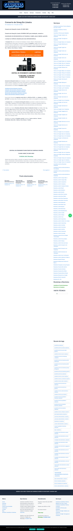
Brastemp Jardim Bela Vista (60, 204)
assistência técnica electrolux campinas (60, 384)
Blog (3, 510)
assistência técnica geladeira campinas (60, 401)
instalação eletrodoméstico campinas (61, 439)
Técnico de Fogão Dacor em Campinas (62, 135)
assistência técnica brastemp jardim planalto (61, 364)
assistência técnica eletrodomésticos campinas (61, 391)
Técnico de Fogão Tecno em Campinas (62, 74)
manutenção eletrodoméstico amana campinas (61, 465)
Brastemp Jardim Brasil (59, 188)
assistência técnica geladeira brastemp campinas (60, 397)
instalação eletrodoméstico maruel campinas (61, 458)
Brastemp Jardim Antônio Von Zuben (62, 221)
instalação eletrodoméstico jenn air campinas (61, 450)
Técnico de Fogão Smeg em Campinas (62, 77)
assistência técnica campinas (60, 373)
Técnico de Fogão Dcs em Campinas (61, 131)
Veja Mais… (22, 512)
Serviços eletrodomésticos (9, 181)
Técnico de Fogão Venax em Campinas (62, 162)
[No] (71, 528)
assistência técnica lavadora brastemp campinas (60, 405)
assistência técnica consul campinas (61, 376)
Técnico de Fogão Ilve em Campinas (61, 100)
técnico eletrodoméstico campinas (61, 485)
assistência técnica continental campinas (62, 378)
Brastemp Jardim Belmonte (59, 202)
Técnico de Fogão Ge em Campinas (61, 109)
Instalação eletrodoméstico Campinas (31, 182)
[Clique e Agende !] (62, 315)
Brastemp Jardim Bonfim (59, 192)
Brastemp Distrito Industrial (59, 277)
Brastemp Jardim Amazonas (60, 231)
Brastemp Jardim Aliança (59, 240)
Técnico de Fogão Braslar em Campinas (62, 61)
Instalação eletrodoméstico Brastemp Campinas (15, 89)
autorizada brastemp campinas (60, 414)
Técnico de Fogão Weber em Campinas (62, 70)
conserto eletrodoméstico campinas (61, 423)
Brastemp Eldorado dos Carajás (60, 275)
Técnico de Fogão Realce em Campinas (62, 42)
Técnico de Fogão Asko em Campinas (62, 152)
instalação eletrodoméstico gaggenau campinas (62, 447)
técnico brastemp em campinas (60, 483)
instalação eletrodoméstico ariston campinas (61, 437)
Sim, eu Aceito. (32, 529)
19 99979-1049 (28, 518)
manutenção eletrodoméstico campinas (60, 469)
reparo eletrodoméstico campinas (60, 478)
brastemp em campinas (59, 421)
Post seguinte (46, 170)
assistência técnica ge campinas (60, 394)
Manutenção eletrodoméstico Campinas (20, 182)
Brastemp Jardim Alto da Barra (60, 238)
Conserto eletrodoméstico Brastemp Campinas (15, 91)
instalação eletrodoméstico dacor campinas (61, 443)
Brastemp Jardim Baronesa (59, 208)
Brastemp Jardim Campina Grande (61, 186)
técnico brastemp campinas (59, 481)
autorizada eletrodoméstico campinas (61, 416)
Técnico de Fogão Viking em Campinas (62, 72)
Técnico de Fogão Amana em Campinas (62, 157)
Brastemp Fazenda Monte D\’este (61, 273)
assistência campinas (58, 345)
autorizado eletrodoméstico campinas (61, 418)
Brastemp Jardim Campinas (60, 184)
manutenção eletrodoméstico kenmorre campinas (61, 474)
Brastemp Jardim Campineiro (60, 181)
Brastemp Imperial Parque (59, 259)
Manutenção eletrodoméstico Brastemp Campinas (16, 93)
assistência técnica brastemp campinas (60, 357)
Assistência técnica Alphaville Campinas (43, 182)
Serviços (4, 504)
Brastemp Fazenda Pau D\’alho (60, 271)
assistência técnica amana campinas (61, 347)
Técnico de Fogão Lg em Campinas (61, 87)
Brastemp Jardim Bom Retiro (60, 196)
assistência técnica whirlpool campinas (61, 411)
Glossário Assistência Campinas (9, 512)
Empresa (4, 503)
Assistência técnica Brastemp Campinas (13, 88)
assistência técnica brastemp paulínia (61, 371)
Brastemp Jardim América (59, 229)
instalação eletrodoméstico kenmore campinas (61, 454)
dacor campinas (57, 429)
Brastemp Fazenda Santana (59, 269)
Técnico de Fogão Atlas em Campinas (62, 63)
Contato (4, 509)
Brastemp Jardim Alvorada (59, 233)
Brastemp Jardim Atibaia (59, 214)
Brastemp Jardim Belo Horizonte (61, 200)
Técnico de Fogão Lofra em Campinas (62, 85)
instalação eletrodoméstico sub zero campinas (61, 462)
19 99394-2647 (52, 16)
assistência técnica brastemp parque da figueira (61, 368)
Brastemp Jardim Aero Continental (61, 255)
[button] (70, 215)
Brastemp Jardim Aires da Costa (61, 242)
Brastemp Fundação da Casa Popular (62, 264)
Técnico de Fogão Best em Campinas (62, 146)
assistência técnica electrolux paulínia (60, 388)
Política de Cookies (40, 529)
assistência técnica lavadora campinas (60, 409)
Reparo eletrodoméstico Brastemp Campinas (14, 94)
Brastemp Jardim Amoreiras (60, 227)
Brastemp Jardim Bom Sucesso (60, 194)
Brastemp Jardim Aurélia (59, 212)
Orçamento (4, 507)
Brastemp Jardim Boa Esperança (61, 198)
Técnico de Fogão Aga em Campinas (61, 160)
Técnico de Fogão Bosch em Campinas (62, 144)
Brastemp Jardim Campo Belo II (60, 177)
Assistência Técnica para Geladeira (61, 33)
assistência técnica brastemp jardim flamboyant (61, 361)
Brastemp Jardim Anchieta (59, 225)
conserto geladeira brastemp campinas (60, 427)
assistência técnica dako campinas (60, 381)
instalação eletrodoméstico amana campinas (61, 433)
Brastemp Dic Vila (57, 279)
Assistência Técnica (8, 183)
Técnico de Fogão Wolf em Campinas (62, 65)
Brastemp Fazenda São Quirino (60, 267)
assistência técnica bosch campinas (61, 353)
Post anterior (5, 170)
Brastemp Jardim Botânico (59, 190)
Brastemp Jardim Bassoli (59, 206)
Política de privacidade (7, 506)
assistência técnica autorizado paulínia (60, 351)
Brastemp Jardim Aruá (58, 216)
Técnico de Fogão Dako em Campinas (62, 133)
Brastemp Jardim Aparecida (60, 218)
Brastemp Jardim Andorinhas (60, 223)
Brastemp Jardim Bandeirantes (60, 210)
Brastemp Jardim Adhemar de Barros (62, 257)
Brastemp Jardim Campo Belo (60, 179)
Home (3, 501)
